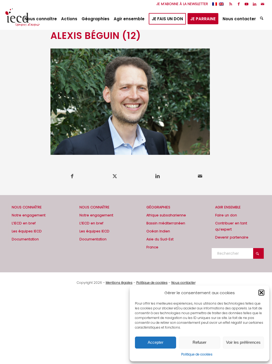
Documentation (25, 239)
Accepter (155, 342)
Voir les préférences (243, 342)
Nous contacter (183, 282)
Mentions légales (119, 282)
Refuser (199, 342)
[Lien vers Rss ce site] (231, 4)
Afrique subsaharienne (166, 215)
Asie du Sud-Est (159, 239)
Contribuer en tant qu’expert (231, 226)
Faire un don (226, 215)
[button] (261, 292)
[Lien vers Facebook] (239, 4)
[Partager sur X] (115, 176)
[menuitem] (181, 4)
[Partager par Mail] (200, 176)
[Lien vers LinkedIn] (254, 4)
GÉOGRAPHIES (158, 207)
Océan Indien (158, 231)
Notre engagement (28, 215)
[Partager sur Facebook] (72, 176)
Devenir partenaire (231, 237)
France (152, 247)
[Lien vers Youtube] (246, 4)
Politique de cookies (196, 354)
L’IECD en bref (24, 223)
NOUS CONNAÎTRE (27, 207)
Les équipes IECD (27, 231)
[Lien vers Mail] (263, 4)
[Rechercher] (262, 19)
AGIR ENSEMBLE (228, 207)
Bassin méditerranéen (165, 223)
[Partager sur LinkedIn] (157, 176)
